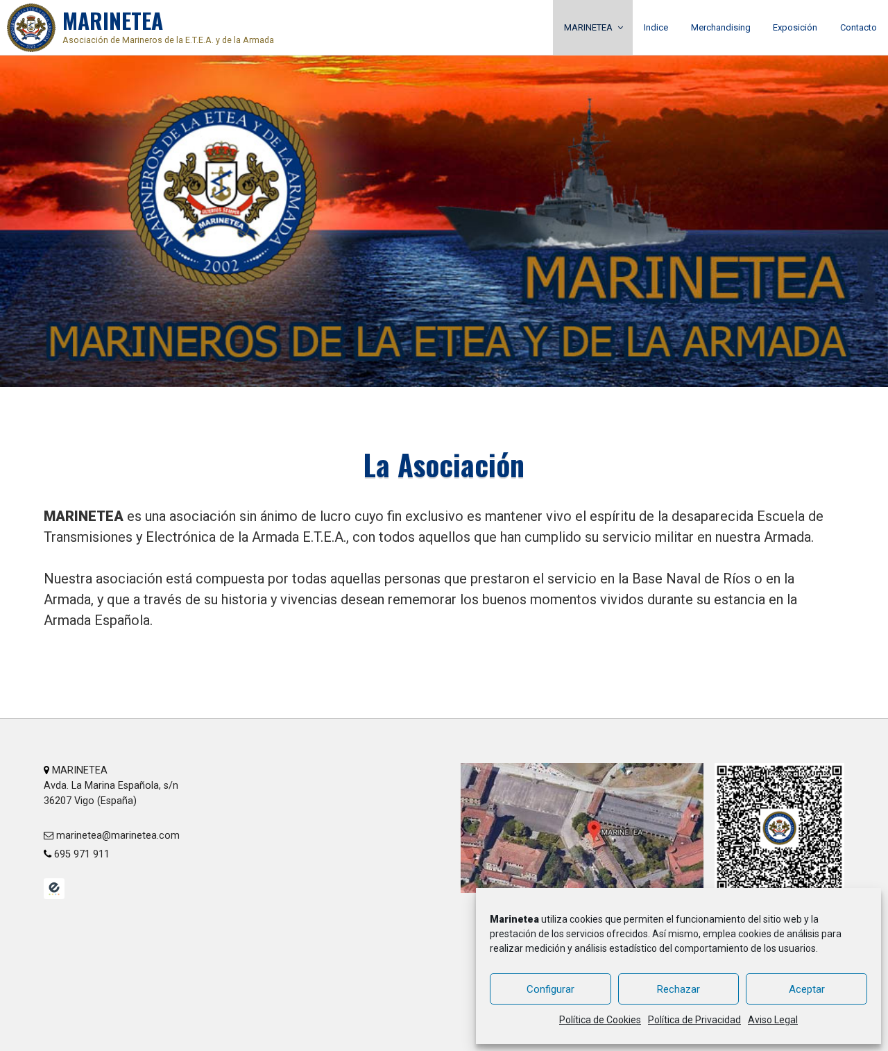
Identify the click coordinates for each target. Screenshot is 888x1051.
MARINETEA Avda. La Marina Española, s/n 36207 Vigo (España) (111, 785)
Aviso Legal (773, 1019)
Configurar (550, 989)
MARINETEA (168, 24)
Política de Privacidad (694, 1019)
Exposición (795, 27)
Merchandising (721, 27)
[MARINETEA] (31, 27)
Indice (656, 27)
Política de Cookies (600, 1019)
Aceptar (807, 989)
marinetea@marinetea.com (116, 835)
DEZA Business (54, 888)
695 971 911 (80, 854)
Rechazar (678, 989)
